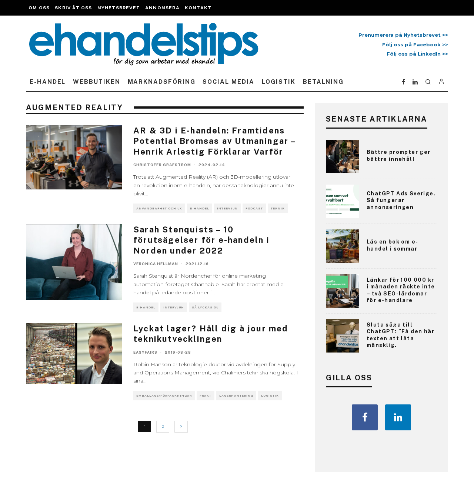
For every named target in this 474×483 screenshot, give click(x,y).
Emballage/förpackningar (164, 395)
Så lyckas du (205, 307)
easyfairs (145, 352)
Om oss (39, 7)
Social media (228, 81)
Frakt (205, 395)
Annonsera (162, 7)
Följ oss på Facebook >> (415, 44)
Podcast (254, 208)
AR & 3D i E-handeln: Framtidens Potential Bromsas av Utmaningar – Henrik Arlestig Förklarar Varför (214, 141)
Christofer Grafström (162, 164)
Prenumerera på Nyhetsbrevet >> (402, 35)
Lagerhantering (236, 395)
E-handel (48, 81)
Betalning (323, 81)
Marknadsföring (162, 81)
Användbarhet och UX (159, 208)
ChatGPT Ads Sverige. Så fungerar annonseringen (401, 200)
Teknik (278, 208)
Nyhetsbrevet (118, 7)
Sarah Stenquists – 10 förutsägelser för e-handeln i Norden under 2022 (201, 240)
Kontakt (198, 7)
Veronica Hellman (155, 263)
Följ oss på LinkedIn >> (417, 54)
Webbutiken (96, 81)
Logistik (279, 81)
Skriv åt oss (73, 7)
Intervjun (227, 208)
